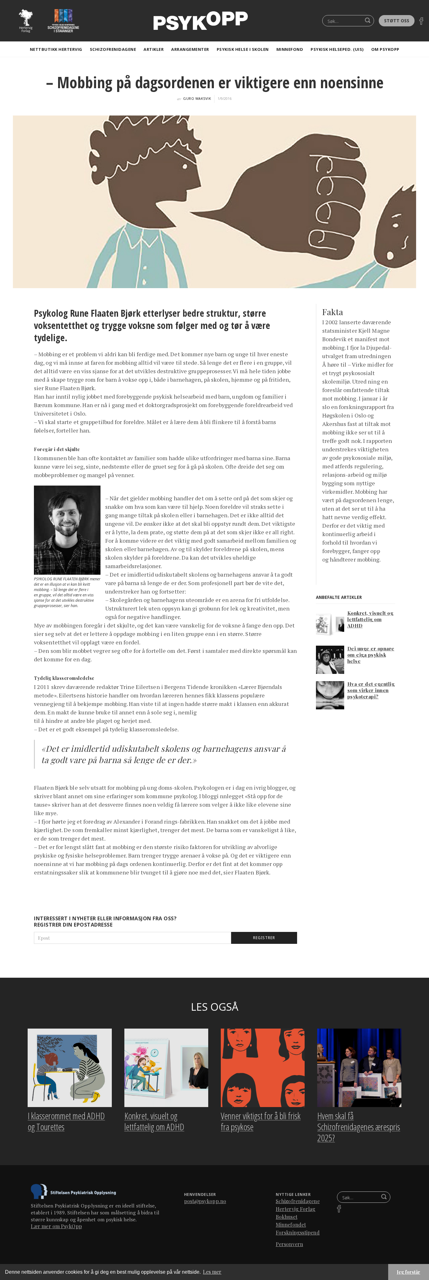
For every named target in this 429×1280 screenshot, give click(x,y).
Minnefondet (291, 1224)
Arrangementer (190, 49)
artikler (154, 49)
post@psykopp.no (205, 1201)
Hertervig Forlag (296, 1209)
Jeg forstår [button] (408, 1272)
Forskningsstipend (298, 1232)
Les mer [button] (212, 1271)
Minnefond (289, 49)
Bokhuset (286, 1216)
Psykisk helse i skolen (243, 49)
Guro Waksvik (197, 98)
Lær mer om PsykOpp (56, 1226)
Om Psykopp (385, 49)
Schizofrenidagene (113, 49)
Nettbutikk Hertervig (56, 49)
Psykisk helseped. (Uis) (337, 49)
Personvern (289, 1244)
